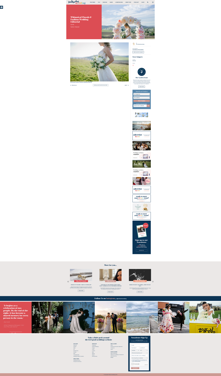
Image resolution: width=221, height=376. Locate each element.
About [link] (112, 345)
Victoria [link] (134, 60)
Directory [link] (128, 2)
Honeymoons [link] (119, 2)
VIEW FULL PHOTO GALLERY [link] (138, 52)
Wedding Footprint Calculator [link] (78, 356)
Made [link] (111, 2)
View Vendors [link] (141, 100)
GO (148, 105)
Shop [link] (143, 2)
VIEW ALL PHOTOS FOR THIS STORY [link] (100, 85)
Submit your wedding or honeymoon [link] (117, 354)
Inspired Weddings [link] (95, 346)
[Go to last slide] (68, 282)
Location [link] (93, 350)
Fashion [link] (72, 26)
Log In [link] (112, 349)
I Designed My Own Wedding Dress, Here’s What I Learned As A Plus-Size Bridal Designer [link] (110, 285)
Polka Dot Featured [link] (81, 281)
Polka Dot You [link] (110, 281)
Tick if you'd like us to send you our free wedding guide (139, 361)
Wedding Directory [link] (76, 360)
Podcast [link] (136, 2)
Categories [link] (94, 345)
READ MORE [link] (141, 86)
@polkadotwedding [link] (121, 298)
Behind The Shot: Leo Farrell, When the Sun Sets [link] (139, 285)
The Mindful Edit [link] (76, 354)
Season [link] (93, 354)
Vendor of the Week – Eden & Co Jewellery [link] (81, 284)
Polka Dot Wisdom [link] (140, 281)
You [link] (99, 2)
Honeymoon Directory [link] (77, 361)
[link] (1, 7)
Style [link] (93, 352)
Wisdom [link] (105, 2)
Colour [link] (93, 349)
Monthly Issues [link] (94, 356)
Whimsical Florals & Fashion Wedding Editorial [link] (81, 82)
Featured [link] (92, 2)
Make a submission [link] (114, 353)
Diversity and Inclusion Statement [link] (116, 346)
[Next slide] (153, 282)
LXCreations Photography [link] (138, 49)
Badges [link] (112, 357)
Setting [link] (93, 353)
